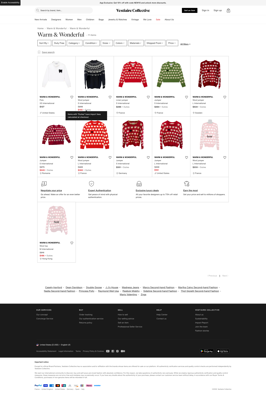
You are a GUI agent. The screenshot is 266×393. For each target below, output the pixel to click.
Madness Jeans (130, 287)
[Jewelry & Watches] (129, 19)
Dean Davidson (74, 287)
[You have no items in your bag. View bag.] (228, 10)
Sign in (205, 10)
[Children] (96, 19)
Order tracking (85, 314)
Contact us (162, 318)
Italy (83, 389)
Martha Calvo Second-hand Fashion (198, 287)
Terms (78, 351)
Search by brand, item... (51, 10)
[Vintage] (141, 19)
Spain (77, 389)
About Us (169, 19)
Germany (70, 389)
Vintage (135, 19)
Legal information (65, 351)
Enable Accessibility (10, 2)
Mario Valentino (128, 294)
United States (60, 389)
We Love (147, 19)
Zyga (143, 294)
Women (69, 19)
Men (79, 19)
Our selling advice (126, 318)
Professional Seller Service (130, 326)
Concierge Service (44, 318)
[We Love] (154, 19)
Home (40, 28)
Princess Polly (86, 291)
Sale (158, 19)
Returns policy (85, 322)
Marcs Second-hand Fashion (158, 287)
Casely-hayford (53, 287)
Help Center (162, 314)
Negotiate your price (51, 190)
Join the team (201, 326)
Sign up (218, 10)
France (37, 389)
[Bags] (106, 19)
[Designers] (63, 19)
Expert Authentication (99, 190)
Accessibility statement (46, 351)
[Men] (84, 19)
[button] (228, 10)
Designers (56, 19)
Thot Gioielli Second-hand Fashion (200, 291)
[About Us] (176, 19)
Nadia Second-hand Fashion (59, 291)
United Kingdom (47, 389)
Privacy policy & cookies (93, 351)
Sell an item (189, 10)
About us (199, 314)
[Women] (75, 19)
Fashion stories (202, 330)
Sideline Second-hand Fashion (160, 291)
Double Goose (94, 287)
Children (90, 19)
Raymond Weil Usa (108, 291)
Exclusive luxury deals (147, 190)
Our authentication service (91, 318)
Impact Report (201, 322)
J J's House (112, 287)
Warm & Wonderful (56, 28)
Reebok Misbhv (131, 291)
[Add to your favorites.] (71, 97)
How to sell (123, 314)
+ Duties (87, 109)
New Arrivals (41, 19)
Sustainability (201, 318)
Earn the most (190, 190)
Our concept (42, 314)
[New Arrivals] (49, 19)
